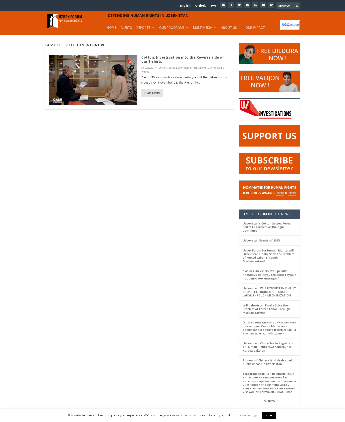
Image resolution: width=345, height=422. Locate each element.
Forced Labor (175, 67)
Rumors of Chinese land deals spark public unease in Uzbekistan (268, 362)
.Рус (213, 5)
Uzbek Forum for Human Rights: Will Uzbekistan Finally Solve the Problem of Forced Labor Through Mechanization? (268, 255)
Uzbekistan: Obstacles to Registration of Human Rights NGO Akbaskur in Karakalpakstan (269, 346)
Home (111, 27)
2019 (292, 193)
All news (269, 400)
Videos (145, 71)
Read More (152, 93)
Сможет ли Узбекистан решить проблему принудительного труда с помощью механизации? (269, 274)
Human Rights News (195, 67)
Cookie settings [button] (247, 415)
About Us (229, 27)
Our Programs (171, 27)
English (185, 5)
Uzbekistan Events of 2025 (261, 240)
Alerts (126, 27)
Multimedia (202, 27)
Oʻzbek (200, 5)
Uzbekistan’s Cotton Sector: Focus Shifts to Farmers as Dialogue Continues (266, 226)
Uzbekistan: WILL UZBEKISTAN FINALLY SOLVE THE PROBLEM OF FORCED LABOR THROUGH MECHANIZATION (269, 291)
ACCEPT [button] (269, 415)
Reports (143, 27)
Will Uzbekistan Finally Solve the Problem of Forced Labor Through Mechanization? (266, 308)
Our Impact (255, 27)
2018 (280, 193)
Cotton (162, 67)
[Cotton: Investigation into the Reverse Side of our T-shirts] (93, 80)
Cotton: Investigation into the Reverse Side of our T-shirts (182, 59)
